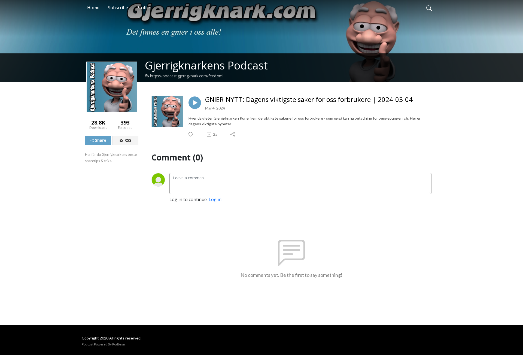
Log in (215, 199)
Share (100, 140)
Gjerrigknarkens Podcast (206, 65)
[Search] (429, 7)
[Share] (233, 134)
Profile (143, 8)
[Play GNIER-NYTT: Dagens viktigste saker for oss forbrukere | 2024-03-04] (194, 102)
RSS (127, 140)
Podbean (118, 344)
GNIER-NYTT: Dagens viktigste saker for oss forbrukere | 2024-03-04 (309, 100)
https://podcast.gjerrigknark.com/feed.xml (186, 75)
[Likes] (191, 134)
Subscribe (118, 8)
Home (93, 8)
